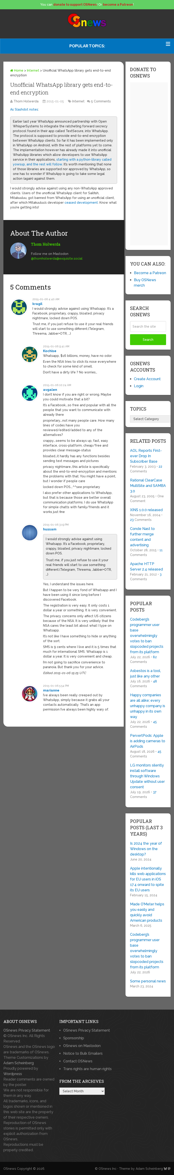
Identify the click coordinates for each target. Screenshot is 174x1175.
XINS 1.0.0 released (146, 510)
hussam (49, 529)
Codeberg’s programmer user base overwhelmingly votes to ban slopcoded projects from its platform (146, 635)
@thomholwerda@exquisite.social (56, 258)
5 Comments (101, 101)
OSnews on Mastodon (82, 1046)
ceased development (81, 202)
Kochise (49, 351)
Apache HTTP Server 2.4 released (146, 566)
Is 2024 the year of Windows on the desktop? (146, 848)
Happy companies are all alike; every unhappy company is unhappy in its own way (147, 706)
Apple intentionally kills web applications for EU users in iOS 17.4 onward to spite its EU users (148, 879)
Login (138, 386)
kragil (37, 304)
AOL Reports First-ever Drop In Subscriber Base (146, 456)
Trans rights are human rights (87, 1069)
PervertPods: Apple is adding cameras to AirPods (147, 741)
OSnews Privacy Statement (26, 1030)
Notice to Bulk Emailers (83, 1053)
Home (18, 70)
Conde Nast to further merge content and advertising (142, 537)
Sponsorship (73, 1038)
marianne (51, 690)
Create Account (147, 379)
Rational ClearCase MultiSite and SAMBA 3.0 (148, 485)
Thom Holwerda (26, 101)
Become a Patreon (150, 273)
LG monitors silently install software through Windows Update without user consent (147, 776)
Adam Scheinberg (18, 1063)
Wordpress (12, 1074)
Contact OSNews (77, 1061)
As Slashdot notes (24, 109)
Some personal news (148, 981)
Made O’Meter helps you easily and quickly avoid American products (147, 912)
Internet (33, 70)
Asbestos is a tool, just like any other (145, 673)
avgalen (50, 390)
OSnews (9, 1168)
